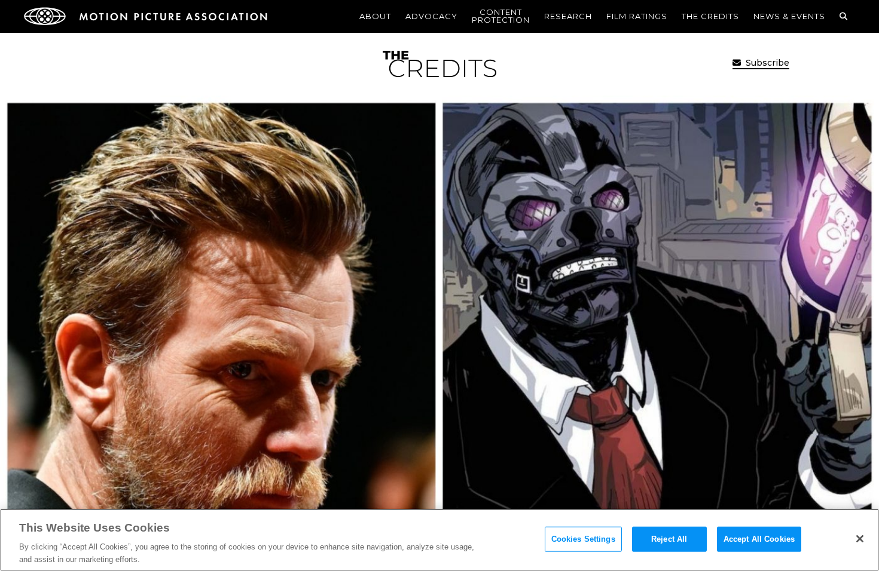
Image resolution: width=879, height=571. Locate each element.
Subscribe (766, 62)
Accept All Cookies (759, 539)
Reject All (669, 539)
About (375, 16)
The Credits (710, 16)
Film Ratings (636, 16)
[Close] (860, 539)
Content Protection (501, 15)
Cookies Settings (583, 539)
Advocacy (431, 16)
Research (568, 16)
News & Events (789, 16)
